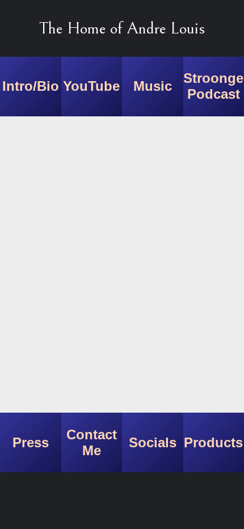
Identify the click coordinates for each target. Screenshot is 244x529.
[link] (30, 86)
